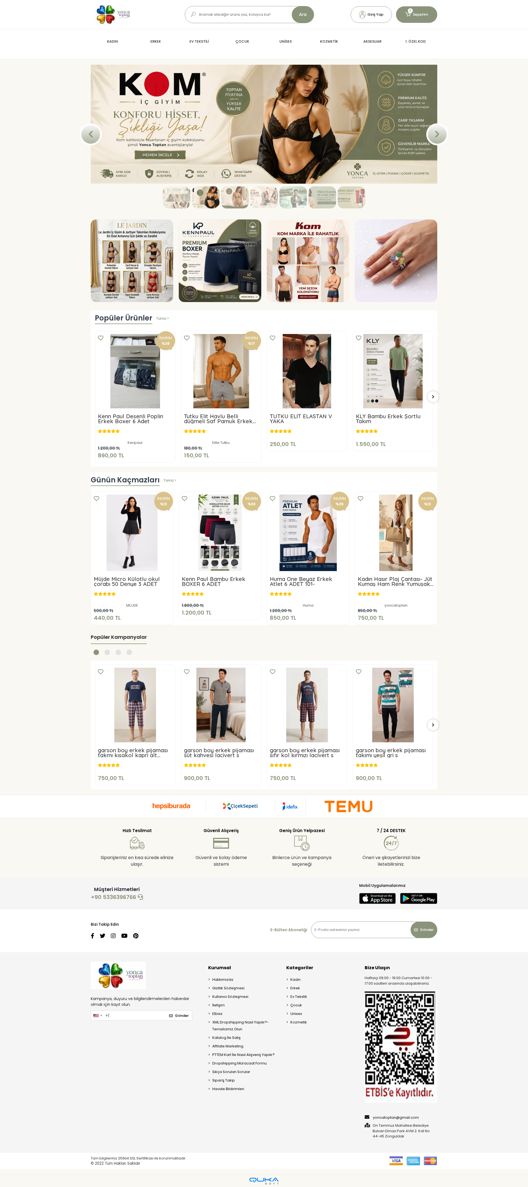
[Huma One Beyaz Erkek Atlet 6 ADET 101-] (308, 599)
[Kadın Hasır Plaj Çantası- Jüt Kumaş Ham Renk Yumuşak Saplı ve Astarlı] (396, 599)
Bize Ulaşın (377, 1034)
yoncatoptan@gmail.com (396, 1183)
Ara (303, 14)
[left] (95, 463)
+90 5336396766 (114, 963)
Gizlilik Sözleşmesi (228, 1054)
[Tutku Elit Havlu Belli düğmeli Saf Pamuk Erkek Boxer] (135, 437)
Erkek (295, 1054)
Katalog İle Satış (226, 1104)
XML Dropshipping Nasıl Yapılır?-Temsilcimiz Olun (240, 1092)
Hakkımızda (222, 1046)
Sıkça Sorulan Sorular (231, 1138)
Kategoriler (299, 1034)
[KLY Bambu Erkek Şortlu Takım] (307, 437)
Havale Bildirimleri (228, 1155)
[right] (433, 463)
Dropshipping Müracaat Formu (239, 1129)
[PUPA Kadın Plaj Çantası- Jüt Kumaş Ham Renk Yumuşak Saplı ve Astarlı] (393, 437)
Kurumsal (219, 1034)
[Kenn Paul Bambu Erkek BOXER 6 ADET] (220, 599)
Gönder (427, 996)
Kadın (295, 1046)
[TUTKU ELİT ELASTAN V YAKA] (221, 437)
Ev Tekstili (298, 1063)
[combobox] (97, 1082)
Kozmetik (298, 1088)
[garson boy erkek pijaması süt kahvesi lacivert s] (135, 771)
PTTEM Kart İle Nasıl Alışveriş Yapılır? (243, 1121)
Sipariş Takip (223, 1146)
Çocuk (296, 1071)
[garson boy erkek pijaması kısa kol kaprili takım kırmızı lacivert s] (393, 771)
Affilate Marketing (227, 1112)
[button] (371, 14)
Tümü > (162, 384)
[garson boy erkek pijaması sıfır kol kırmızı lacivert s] (221, 771)
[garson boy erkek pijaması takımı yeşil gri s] (307, 771)
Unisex (296, 1080)
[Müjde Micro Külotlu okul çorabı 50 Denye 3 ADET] (132, 599)
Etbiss (217, 1080)
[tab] (96, 718)
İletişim (218, 1071)
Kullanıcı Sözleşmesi (230, 1063)
